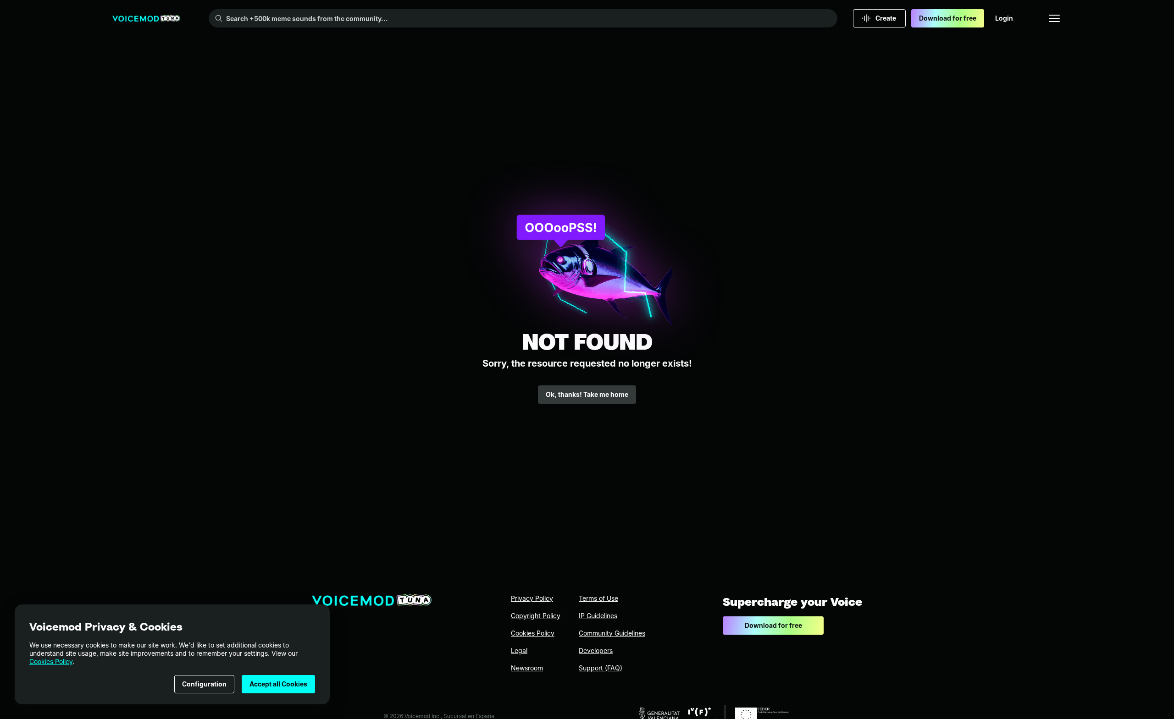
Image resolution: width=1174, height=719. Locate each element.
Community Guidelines (612, 633)
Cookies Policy (50, 661)
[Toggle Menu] (1054, 18)
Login (1004, 18)
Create (885, 18)
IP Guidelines (598, 616)
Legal (519, 650)
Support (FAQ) (600, 668)
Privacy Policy (532, 598)
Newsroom (527, 668)
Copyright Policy (535, 616)
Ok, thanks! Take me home (587, 394)
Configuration (204, 684)
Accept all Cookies (278, 684)
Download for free (947, 18)
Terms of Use (598, 598)
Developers (596, 650)
